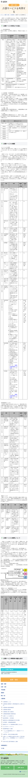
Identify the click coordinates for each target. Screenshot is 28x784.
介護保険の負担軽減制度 (8, 707)
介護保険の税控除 (7, 709)
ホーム (2, 14)
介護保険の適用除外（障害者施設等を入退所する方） (13, 704)
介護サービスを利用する (8, 716)
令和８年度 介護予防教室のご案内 (10, 741)
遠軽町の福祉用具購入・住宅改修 (13, 366)
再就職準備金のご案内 (8, 728)
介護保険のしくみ (7, 701)
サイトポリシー (24, 771)
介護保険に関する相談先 (8, 711)
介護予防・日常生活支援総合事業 (10, 734)
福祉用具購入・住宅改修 (8, 718)
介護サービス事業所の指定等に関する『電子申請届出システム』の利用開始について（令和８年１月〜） (13, 738)
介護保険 (12, 14)
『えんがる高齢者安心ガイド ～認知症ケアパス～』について (13, 731)
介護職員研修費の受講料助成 (9, 713)
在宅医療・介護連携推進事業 (9, 722)
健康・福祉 (7, 14)
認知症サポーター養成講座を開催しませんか (12, 724)
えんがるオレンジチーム (8, 726)
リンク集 (7, 767)
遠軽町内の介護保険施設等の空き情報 (11, 720)
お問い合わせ (21, 767)
